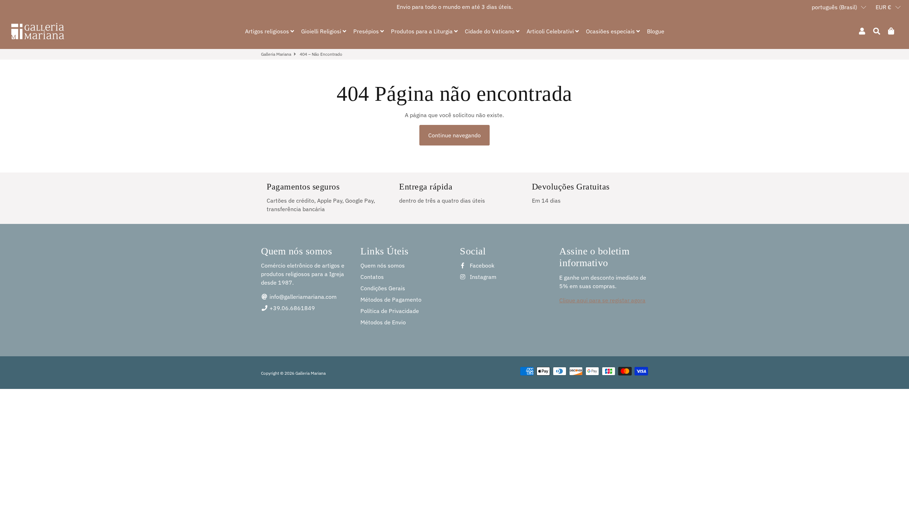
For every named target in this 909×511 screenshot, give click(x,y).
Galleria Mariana (276, 54)
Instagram (482, 276)
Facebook (481, 265)
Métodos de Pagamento (390, 299)
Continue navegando (454, 135)
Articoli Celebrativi (551, 31)
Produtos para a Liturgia (422, 31)
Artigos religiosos (267, 31)
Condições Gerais (382, 288)
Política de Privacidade (389, 310)
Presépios (366, 31)
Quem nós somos (382, 265)
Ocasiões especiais (611, 31)
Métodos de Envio (383, 322)
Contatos (372, 276)
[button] (839, 6)
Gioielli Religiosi (322, 31)
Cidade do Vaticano (490, 31)
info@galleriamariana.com (302, 296)
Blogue (655, 31)
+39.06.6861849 (291, 308)
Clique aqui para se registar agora (602, 300)
